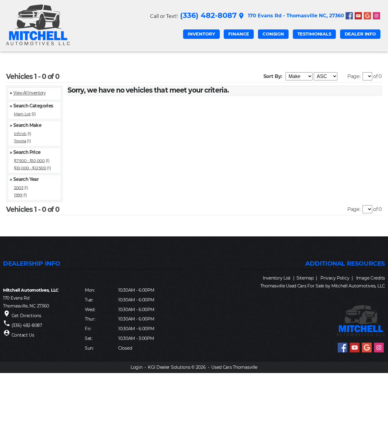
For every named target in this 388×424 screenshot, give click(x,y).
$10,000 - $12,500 (30, 167)
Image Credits (370, 278)
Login (136, 367)
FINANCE (238, 34)
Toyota (20, 140)
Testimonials (314, 34)
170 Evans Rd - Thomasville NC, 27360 (291, 15)
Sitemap (305, 278)
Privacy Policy (334, 278)
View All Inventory (29, 93)
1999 (18, 194)
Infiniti (20, 133)
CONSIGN (273, 34)
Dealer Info (360, 34)
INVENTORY (201, 34)
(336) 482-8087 (208, 15)
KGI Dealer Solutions (169, 367)
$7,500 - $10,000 (29, 160)
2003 (18, 187)
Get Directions (26, 315)
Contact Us (23, 335)
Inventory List (277, 278)
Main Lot (22, 113)
